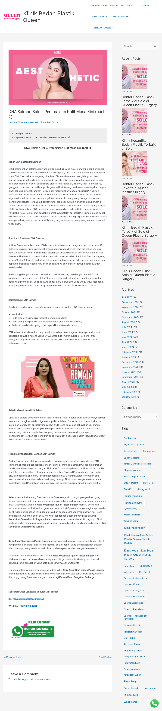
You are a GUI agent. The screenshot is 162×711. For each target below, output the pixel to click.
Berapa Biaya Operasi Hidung (137, 464)
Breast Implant (131, 483)
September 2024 (130, 317)
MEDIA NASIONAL (122, 16)
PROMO (131, 5)
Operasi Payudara (133, 609)
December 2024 (130, 302)
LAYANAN (144, 5)
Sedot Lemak (131, 688)
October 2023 (129, 372)
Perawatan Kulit (132, 663)
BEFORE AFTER (100, 16)
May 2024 (127, 337)
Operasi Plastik (132, 625)
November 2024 (130, 307)
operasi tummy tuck (133, 632)
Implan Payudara (132, 514)
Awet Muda (130, 451)
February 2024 (129, 352)
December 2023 (130, 362)
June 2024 (127, 332)
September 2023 (130, 377)
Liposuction (145, 565)
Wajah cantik (130, 701)
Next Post (105, 657)
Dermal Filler (149, 483)
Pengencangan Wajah (135, 656)
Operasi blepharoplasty (135, 578)
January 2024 (129, 357)
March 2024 (128, 347)
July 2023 (127, 387)
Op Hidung (129, 637)
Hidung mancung (133, 496)
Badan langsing (131, 458)
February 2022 (129, 392)
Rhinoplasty (130, 681)
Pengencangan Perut (133, 650)
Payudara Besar (132, 644)
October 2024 (129, 312)
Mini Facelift (144, 572)
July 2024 (127, 327)
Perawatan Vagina (132, 669)
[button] (121, 5)
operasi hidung (131, 584)
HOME (95, 5)
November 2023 (130, 367)
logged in (27, 679)
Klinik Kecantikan (134, 527)
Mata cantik (129, 572)
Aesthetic (34, 122)
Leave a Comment (18, 122)
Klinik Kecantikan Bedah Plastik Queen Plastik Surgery (139, 554)
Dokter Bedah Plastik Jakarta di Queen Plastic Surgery (138, 188)
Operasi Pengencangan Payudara (135, 617)
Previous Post (12, 657)
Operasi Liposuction (133, 603)
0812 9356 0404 (28, 606)
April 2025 (127, 297)
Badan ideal (149, 451)
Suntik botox (150, 688)
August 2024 (128, 322)
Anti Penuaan (130, 438)
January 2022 (129, 397)
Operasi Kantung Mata (134, 590)
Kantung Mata (131, 521)
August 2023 (128, 382)
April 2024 (127, 342)
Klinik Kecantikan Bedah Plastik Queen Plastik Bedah (138, 539)
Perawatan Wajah (132, 675)
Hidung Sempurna (133, 502)
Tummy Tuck (131, 694)
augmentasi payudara (134, 444)
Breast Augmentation (134, 476)
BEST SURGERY (111, 5)
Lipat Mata (129, 566)
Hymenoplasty (130, 509)
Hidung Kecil (143, 489)
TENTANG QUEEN (101, 27)
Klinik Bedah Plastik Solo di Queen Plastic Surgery (138, 275)
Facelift (127, 489)
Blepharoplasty (132, 470)
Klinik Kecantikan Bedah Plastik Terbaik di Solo (139, 144)
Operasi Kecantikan (134, 596)
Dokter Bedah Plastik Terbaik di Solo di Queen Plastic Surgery (139, 101)
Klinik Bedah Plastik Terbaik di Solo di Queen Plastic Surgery (139, 231)
